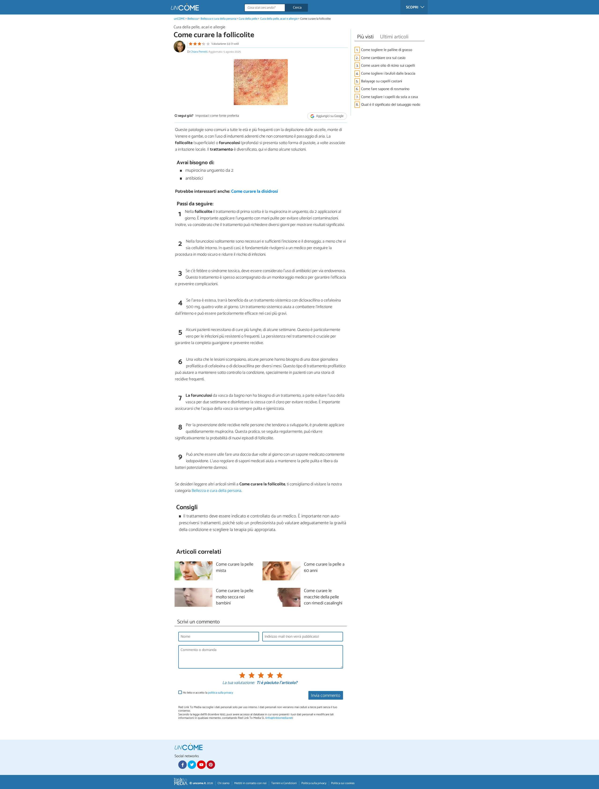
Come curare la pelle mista (234, 567)
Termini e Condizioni (284, 783)
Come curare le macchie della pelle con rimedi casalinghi (323, 597)
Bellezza (192, 18)
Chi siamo (224, 783)
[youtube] (201, 764)
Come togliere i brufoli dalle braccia (388, 73)
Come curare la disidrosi (254, 191)
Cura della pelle (248, 18)
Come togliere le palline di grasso (386, 50)
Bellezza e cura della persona (218, 18)
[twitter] (192, 764)
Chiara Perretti (198, 51)
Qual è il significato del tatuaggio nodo (390, 105)
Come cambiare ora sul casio (383, 58)
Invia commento (325, 695)
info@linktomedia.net (279, 718)
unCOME (179, 18)
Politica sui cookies (342, 783)
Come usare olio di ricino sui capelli (388, 65)
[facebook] (182, 764)
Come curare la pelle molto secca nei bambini (234, 597)
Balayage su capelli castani (381, 81)
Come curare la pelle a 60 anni (324, 567)
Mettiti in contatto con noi (250, 783)
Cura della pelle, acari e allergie (279, 18)
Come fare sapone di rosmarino (385, 89)
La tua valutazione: (238, 683)
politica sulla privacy (220, 692)
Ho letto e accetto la (208, 692)
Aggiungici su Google (329, 116)
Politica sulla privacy (313, 783)
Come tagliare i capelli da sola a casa (389, 97)
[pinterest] (211, 764)
